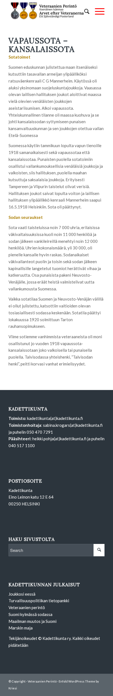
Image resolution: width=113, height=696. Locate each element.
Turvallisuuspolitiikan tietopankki (39, 600)
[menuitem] (84, 11)
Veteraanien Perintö (42, 681)
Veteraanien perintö (27, 607)
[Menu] (96, 11)
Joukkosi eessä (22, 594)
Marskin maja (21, 627)
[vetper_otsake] (47, 11)
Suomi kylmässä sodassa (30, 614)
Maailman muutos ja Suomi (32, 621)
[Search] (84, 11)
